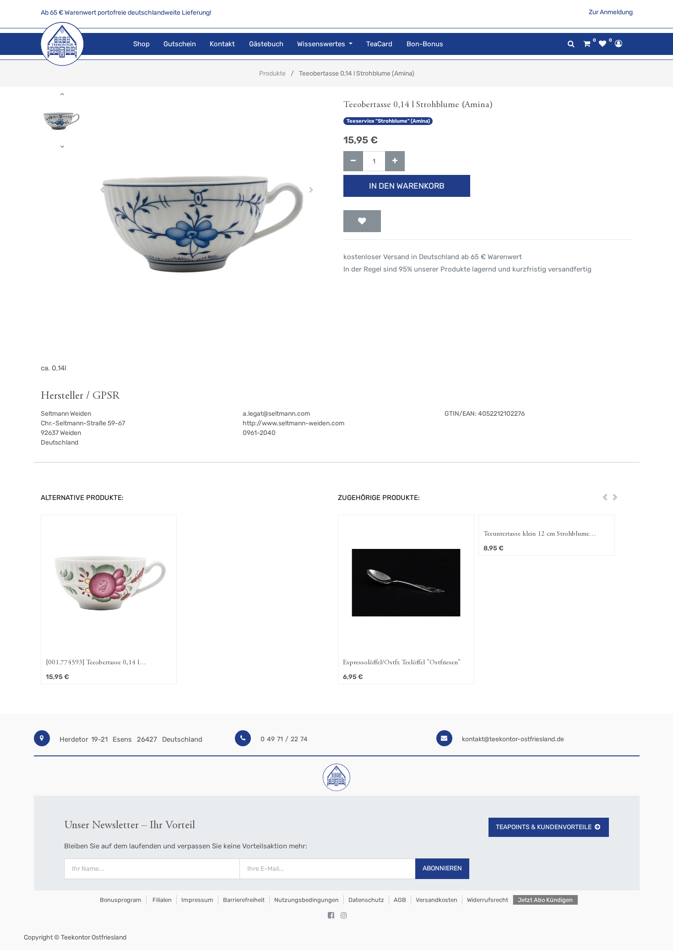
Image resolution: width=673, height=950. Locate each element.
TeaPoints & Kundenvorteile (544, 827)
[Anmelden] (618, 43)
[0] (586, 43)
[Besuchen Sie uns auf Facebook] (331, 916)
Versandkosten (436, 899)
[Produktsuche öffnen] (571, 43)
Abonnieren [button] (442, 868)
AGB (400, 899)
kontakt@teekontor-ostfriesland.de (513, 739)
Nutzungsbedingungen (306, 899)
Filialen (161, 899)
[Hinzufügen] (395, 161)
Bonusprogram (119, 899)
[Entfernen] (353, 161)
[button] (102, 190)
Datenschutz (366, 899)
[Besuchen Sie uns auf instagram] (343, 916)
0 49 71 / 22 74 (284, 739)
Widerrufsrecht (487, 899)
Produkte (272, 73)
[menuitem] (141, 44)
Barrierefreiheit (244, 899)
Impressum (197, 899)
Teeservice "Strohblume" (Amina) (388, 121)
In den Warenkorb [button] (407, 185)
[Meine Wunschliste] (602, 43)
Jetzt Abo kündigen (545, 899)
